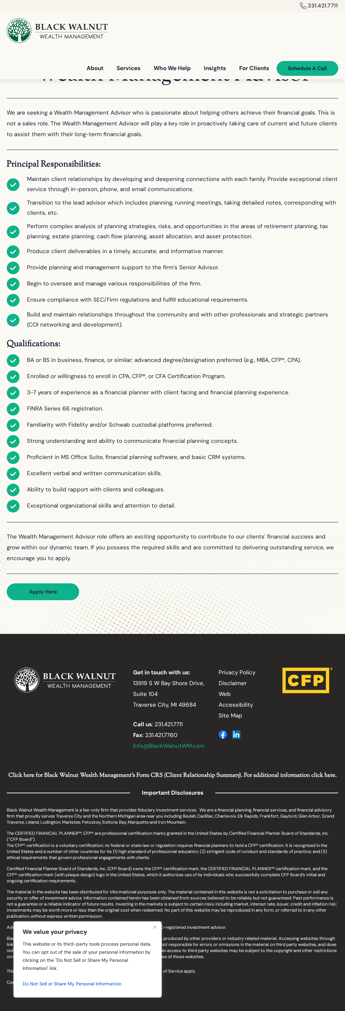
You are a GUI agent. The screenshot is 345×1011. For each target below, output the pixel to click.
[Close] (155, 927)
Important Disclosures (172, 793)
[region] (87, 959)
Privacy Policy (237, 673)
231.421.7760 (161, 735)
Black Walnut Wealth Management (57, 30)
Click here (21, 775)
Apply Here (43, 592)
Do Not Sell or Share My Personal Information (72, 984)
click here (323, 775)
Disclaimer (233, 683)
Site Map (230, 716)
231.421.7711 (323, 6)
